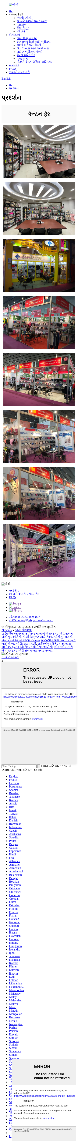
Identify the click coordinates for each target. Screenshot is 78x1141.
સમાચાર (14, 65)
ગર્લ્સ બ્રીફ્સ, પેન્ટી (29, 45)
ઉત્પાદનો (14, 34)
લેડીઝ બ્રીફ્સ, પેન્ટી (29, 51)
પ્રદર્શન (21, 24)
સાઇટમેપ (7, 630)
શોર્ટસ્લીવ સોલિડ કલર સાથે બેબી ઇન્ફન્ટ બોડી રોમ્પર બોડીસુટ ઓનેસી (36, 645)
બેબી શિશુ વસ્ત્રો (27, 38)
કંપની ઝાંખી (24, 17)
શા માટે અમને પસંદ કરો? (32, 21)
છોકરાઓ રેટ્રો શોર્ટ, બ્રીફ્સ (34, 41)
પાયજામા (22, 58)
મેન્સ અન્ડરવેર (26, 55)
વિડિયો (21, 31)
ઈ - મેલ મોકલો (10, 657)
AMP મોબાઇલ (23, 630)
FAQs (12, 68)
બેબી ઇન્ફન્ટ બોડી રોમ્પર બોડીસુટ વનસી (48, 636)
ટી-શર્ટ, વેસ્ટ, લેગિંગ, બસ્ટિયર (34, 62)
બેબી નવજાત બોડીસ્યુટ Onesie (21, 640)
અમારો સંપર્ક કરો (19, 72)
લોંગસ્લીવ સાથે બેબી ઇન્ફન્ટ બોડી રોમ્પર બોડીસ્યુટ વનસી (37, 648)
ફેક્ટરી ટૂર (23, 28)
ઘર (10, 11)
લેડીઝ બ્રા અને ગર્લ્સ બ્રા (33, 48)
